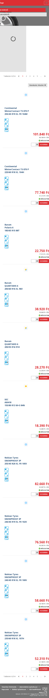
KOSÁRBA (44, 144)
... (40, 76)
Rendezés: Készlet (37, 85)
